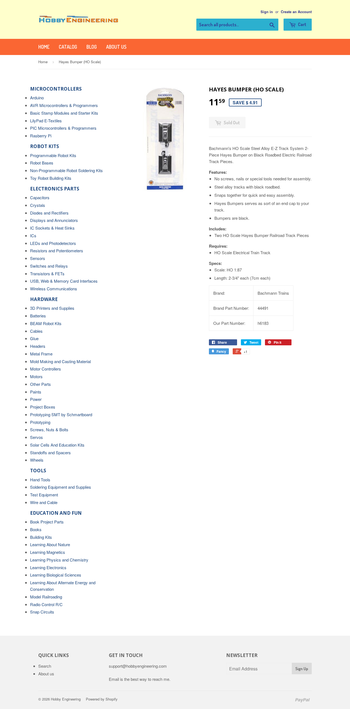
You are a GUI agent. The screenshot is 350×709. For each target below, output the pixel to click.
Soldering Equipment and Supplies (60, 487)
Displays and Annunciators (54, 220)
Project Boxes (42, 407)
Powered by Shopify (102, 699)
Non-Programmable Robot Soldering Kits (66, 170)
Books (36, 529)
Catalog (68, 47)
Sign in (267, 11)
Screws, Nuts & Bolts (49, 429)
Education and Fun (56, 513)
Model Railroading (46, 597)
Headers (37, 346)
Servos (36, 437)
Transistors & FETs (47, 273)
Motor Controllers (45, 369)
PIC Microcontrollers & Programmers (63, 128)
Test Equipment (44, 494)
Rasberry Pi (40, 135)
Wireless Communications (53, 288)
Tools (38, 470)
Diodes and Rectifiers (49, 213)
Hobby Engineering (66, 699)
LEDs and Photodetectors (53, 243)
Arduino (37, 97)
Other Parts (40, 384)
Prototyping (40, 422)
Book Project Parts (47, 522)
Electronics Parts (54, 189)
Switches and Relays (49, 266)
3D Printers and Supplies (52, 308)
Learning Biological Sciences (55, 575)
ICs (33, 235)
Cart (301, 24)
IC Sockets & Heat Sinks (52, 228)
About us (116, 47)
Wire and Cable (43, 502)
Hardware (44, 299)
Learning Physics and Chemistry (59, 560)
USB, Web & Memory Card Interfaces (64, 281)
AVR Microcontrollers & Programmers (64, 105)
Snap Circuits (42, 612)
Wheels (36, 460)
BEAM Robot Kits (46, 323)
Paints (35, 392)
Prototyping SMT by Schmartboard (61, 414)
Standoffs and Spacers (50, 452)
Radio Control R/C (46, 604)
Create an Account (296, 11)
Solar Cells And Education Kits (57, 445)
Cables (36, 331)
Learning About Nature (50, 544)
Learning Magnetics (47, 552)
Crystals (37, 205)
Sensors (37, 258)
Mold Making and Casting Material (60, 361)
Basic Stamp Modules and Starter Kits (64, 113)
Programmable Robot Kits (53, 155)
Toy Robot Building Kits (50, 178)
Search (44, 666)
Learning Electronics (48, 567)
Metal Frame (41, 354)
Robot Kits (44, 146)
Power (36, 399)
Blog (91, 47)
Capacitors (39, 197)
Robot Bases (41, 163)
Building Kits (41, 537)
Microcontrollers (56, 89)
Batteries (38, 316)
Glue (34, 338)
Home (43, 47)
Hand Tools (40, 479)
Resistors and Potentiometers (56, 250)
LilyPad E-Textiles (46, 120)
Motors (36, 376)
